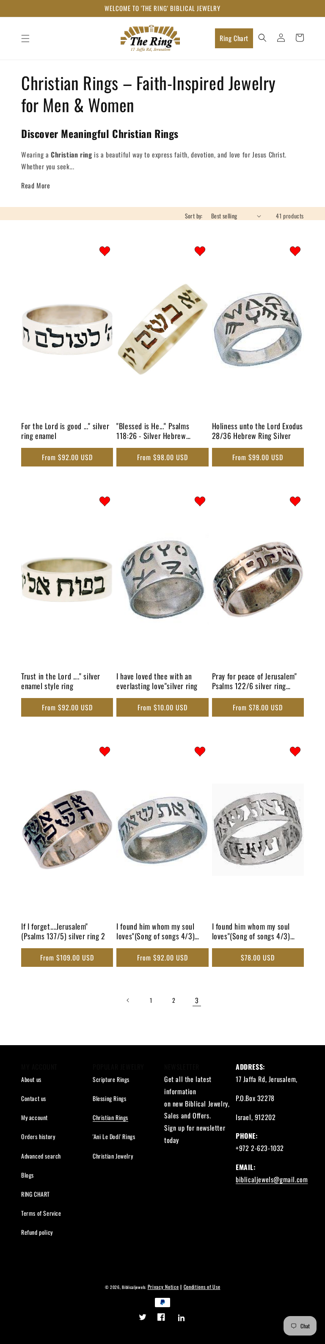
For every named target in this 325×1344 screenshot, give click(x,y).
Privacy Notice (163, 1286)
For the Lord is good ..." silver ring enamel (65, 431)
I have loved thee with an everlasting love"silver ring (157, 681)
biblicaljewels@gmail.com (272, 1179)
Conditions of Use (202, 1286)
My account (34, 1117)
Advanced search (41, 1155)
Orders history (38, 1136)
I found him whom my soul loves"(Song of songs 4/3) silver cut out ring (251, 932)
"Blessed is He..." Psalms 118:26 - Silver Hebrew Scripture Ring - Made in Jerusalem (153, 431)
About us (31, 1079)
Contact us (33, 1098)
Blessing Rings (109, 1098)
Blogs (27, 1174)
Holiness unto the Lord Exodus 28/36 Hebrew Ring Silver (257, 431)
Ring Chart (234, 38)
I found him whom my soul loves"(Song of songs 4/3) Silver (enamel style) (155, 932)
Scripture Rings (111, 1079)
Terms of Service (41, 1213)
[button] (25, 38)
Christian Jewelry (113, 1155)
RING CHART (35, 1193)
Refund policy (37, 1232)
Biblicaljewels (134, 1287)
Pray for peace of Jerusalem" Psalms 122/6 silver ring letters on (254, 682)
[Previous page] (128, 1000)
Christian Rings (110, 1117)
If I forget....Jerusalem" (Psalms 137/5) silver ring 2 (63, 931)
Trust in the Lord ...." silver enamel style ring (60, 681)
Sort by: (194, 215)
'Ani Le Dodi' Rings (114, 1136)
